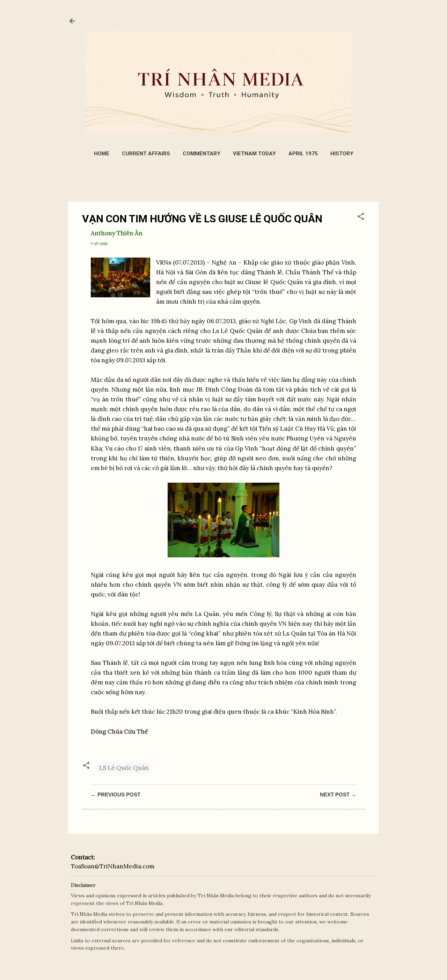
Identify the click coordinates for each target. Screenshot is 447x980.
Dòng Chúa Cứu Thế (119, 731)
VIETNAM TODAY (254, 153)
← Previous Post (115, 794)
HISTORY (341, 153)
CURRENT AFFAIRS (146, 153)
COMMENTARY (201, 153)
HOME (101, 153)
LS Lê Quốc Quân (124, 768)
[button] (361, 217)
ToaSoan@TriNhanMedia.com (112, 866)
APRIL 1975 (303, 153)
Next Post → (338, 794)
